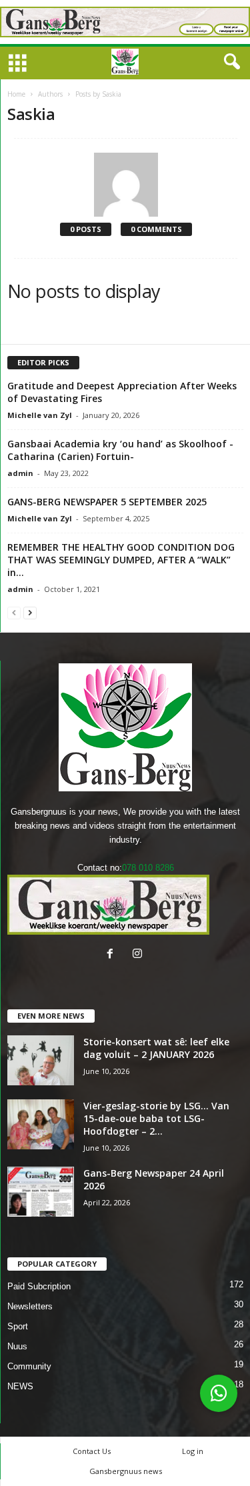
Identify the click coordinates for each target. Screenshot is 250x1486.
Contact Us (92, 1451)
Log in (192, 1451)
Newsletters (30, 1306)
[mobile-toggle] (17, 64)
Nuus (17, 1346)
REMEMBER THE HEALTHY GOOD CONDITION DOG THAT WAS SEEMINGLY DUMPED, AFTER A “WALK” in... (121, 560)
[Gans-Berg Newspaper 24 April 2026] (40, 1192)
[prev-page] (14, 612)
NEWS (20, 1386)
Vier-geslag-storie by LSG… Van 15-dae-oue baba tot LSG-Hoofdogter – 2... (156, 1118)
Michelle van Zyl (39, 415)
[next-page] (30, 612)
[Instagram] (139, 955)
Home (16, 94)
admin (20, 473)
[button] (229, 62)
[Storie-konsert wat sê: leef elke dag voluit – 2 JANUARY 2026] (40, 1060)
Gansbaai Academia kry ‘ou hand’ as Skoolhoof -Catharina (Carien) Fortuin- (120, 450)
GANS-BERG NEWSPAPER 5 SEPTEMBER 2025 (107, 501)
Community (29, 1366)
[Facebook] (113, 955)
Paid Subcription (39, 1286)
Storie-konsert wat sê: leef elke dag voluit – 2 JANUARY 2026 (156, 1048)
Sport (17, 1326)
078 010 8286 (148, 868)
